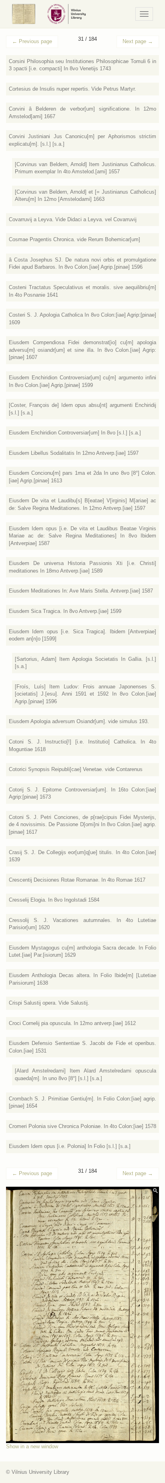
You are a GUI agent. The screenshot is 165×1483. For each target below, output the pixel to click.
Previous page (32, 41)
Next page (138, 41)
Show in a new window (32, 1446)
